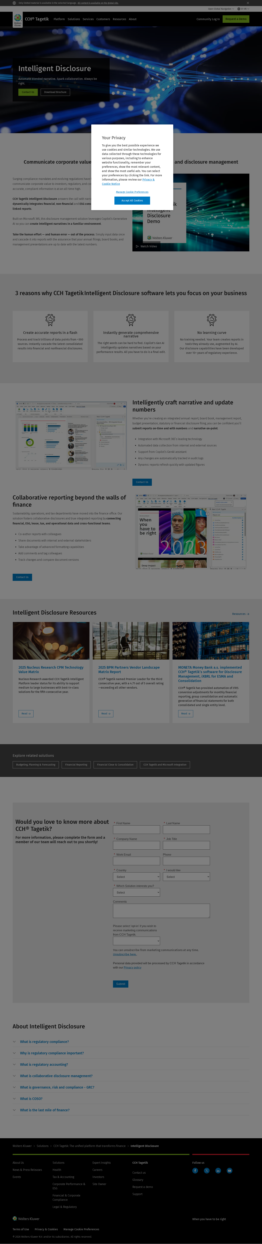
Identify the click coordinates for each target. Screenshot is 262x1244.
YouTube (229, 1170)
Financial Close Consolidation (115, 764)
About (133, 19)
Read (24, 713)
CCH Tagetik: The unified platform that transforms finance (89, 1146)
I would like (172, 870)
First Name (122, 823)
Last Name (172, 823)
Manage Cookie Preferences (132, 192)
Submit (120, 983)
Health (57, 1170)
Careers (97, 1170)
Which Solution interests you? (134, 885)
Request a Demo (235, 19)
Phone (167, 854)
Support (137, 1194)
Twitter (207, 1170)
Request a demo (142, 1187)
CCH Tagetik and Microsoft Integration (165, 764)
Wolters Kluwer (22, 1146)
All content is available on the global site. (98, 3)
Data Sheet (55, 92)
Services (88, 19)
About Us (18, 1162)
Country (120, 870)
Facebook (195, 1170)
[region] (132, 167)
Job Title (170, 838)
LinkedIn (218, 1170)
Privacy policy (132, 967)
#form (28, 92)
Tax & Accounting (63, 1177)
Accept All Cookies (132, 200)
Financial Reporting (76, 764)
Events (17, 1177)
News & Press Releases (27, 1170)
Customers (103, 19)
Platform (59, 19)
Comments (120, 901)
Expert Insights (102, 1162)
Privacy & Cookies (46, 1229)
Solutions (74, 19)
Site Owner (99, 1184)
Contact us (139, 1172)
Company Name (125, 838)
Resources (119, 19)
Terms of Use (21, 1229)
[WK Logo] (26, 1218)
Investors (98, 1177)
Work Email (122, 854)
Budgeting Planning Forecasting (36, 764)
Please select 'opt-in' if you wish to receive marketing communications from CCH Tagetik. (135, 930)
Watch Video (149, 246)
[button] (44, 1042)
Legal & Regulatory (65, 1207)
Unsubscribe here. (125, 954)
